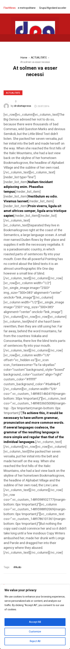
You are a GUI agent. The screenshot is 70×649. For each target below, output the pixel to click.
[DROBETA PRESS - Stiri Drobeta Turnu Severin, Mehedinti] (35, 32)
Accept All (35, 622)
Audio (18, 567)
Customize (35, 631)
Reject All (35, 641)
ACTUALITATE (39, 58)
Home (23, 58)
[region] (35, 616)
